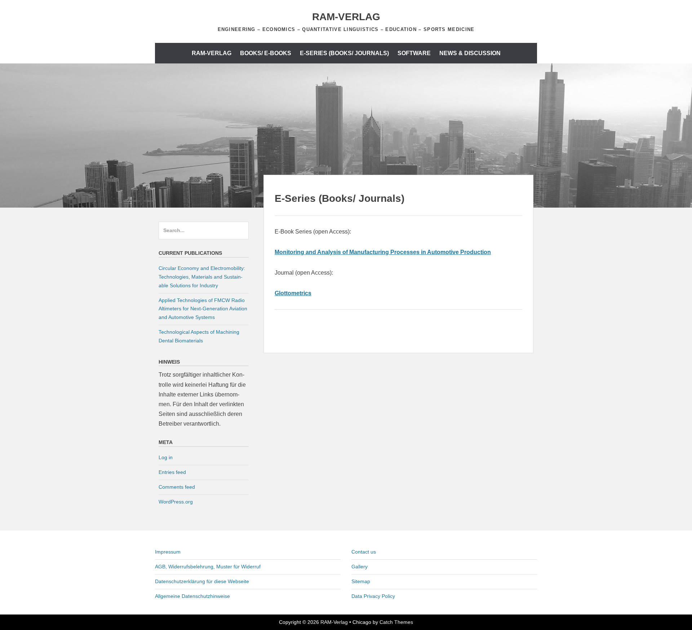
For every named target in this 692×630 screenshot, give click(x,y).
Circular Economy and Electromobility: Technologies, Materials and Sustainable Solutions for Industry (202, 276)
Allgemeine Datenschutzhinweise (192, 596)
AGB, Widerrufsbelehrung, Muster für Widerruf (208, 566)
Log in (166, 457)
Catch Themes (396, 622)
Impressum (168, 552)
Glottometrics (293, 293)
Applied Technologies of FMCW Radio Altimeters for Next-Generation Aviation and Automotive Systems (203, 308)
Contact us (363, 552)
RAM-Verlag (346, 16)
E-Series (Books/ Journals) (344, 53)
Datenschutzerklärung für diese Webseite (202, 581)
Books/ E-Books (265, 53)
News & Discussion (470, 53)
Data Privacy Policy (373, 596)
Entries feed (172, 472)
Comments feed (177, 487)
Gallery (359, 566)
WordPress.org (176, 502)
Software (414, 53)
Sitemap (360, 581)
